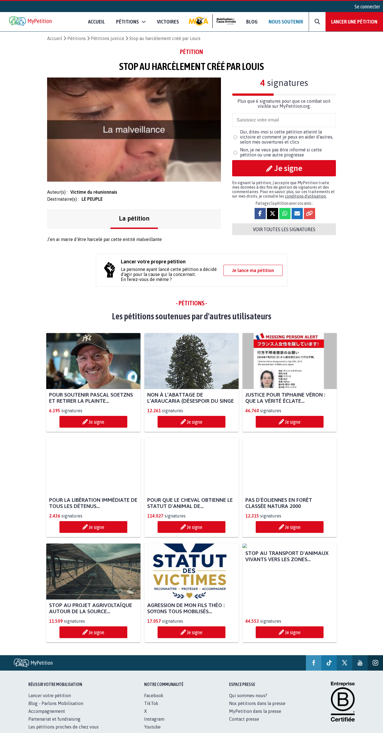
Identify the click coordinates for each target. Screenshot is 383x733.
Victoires (168, 21)
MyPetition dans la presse (255, 711)
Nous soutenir (286, 21)
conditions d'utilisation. (306, 196)
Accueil (96, 21)
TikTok (151, 703)
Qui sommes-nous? (248, 695)
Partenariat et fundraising (54, 719)
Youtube (152, 726)
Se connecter (367, 6)
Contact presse (244, 719)
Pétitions (76, 38)
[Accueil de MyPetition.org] (31, 21)
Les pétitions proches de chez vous (63, 726)
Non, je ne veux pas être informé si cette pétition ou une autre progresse (281, 152)
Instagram (154, 719)
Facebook (153, 695)
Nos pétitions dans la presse (257, 703)
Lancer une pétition (354, 21)
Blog (251, 21)
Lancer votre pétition (49, 695)
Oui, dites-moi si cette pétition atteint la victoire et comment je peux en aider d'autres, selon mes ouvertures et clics (286, 136)
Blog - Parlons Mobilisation (55, 703)
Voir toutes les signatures (284, 229)
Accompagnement (46, 711)
